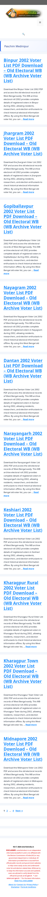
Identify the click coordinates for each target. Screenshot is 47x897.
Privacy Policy (32, 885)
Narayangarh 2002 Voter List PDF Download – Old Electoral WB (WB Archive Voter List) (23, 444)
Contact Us (21, 885)
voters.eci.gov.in (13, 878)
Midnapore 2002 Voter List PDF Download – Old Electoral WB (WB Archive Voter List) (23, 749)
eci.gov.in (28, 876)
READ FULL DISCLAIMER (23, 881)
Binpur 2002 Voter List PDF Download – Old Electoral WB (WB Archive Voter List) (23, 70)
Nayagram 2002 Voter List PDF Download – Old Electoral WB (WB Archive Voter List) (23, 298)
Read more (28, 119)
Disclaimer (15, 887)
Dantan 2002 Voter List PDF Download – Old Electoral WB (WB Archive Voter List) (23, 371)
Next (19, 810)
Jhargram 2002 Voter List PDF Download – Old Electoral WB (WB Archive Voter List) (23, 143)
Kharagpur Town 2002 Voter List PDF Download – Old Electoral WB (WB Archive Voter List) (23, 673)
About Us (12, 885)
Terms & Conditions (28, 887)
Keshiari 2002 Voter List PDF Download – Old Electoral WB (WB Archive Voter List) (23, 520)
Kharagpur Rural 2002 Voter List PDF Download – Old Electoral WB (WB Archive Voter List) (23, 595)
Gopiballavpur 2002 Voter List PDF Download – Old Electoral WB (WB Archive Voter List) (23, 219)
